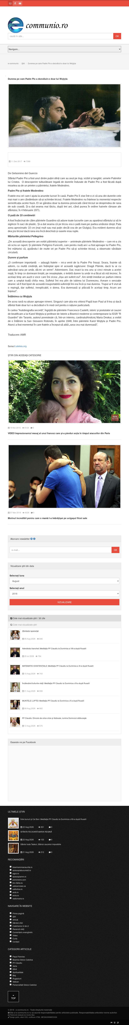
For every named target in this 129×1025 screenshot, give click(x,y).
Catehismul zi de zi (21, 926)
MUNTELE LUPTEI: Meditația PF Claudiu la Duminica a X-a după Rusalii (53, 700)
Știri (23, 63)
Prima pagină (18, 913)
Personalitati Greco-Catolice (25, 984)
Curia (15, 938)
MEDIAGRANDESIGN (49, 1017)
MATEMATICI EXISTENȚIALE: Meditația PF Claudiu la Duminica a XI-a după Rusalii (57, 665)
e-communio (13, 63)
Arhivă (15, 919)
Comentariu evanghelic (23, 932)
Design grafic (14, 1017)
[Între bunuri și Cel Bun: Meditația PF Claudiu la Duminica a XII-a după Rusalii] (15, 822)
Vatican (16, 981)
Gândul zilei (18, 922)
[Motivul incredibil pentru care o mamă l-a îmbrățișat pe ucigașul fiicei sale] (64, 476)
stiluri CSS (24, 1017)
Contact (16, 941)
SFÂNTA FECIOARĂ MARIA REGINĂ (36, 831)
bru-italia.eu (18, 882)
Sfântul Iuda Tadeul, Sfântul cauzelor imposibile (40, 844)
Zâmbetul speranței (30, 631)
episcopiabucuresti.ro (22, 870)
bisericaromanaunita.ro (22, 867)
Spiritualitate (18, 972)
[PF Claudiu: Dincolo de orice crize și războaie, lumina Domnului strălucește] (16, 721)
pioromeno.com (19, 879)
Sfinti (15, 969)
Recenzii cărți (18, 929)
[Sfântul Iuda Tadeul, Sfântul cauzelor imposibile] (15, 847)
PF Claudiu (17, 962)
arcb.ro (16, 892)
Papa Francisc (19, 956)
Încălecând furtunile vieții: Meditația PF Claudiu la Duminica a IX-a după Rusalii (56, 683)
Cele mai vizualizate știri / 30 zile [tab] (28, 618)
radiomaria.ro (18, 898)
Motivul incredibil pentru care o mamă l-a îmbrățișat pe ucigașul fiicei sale (47, 518)
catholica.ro (17, 889)
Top (13, 998)
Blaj (14, 975)
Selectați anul (17, 588)
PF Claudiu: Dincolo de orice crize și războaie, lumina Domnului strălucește (54, 718)
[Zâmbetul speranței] (16, 634)
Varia (15, 966)
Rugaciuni (17, 978)
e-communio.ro (22, 1009)
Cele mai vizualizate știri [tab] (24, 624)
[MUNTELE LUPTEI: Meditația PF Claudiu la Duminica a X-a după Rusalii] (16, 704)
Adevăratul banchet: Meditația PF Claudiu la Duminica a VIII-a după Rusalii (54, 648)
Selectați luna (17, 575)
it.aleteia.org (20, 346)
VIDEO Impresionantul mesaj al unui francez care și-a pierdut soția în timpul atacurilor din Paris (59, 433)
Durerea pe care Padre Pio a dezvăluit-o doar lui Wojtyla (37, 78)
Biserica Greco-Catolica (23, 959)
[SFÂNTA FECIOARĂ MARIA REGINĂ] (15, 835)
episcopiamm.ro (19, 876)
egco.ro (16, 873)
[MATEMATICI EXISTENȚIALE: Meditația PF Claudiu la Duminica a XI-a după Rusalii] (16, 669)
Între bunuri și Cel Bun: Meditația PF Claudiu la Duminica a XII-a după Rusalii (53, 819)
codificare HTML (34, 1017)
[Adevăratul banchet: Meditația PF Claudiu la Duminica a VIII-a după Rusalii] (16, 652)
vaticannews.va (19, 886)
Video (15, 935)
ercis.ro (16, 895)
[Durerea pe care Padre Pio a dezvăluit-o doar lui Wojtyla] (64, 115)
